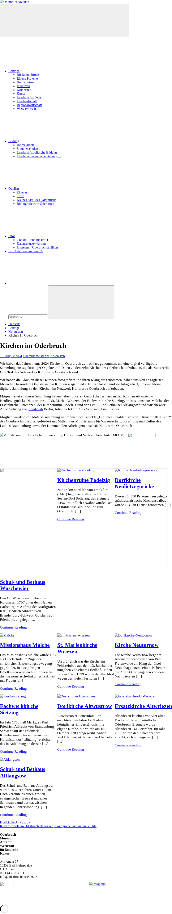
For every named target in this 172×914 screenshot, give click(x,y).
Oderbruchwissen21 (36, 356)
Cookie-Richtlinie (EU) (32, 240)
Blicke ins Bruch (28, 74)
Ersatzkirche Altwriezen (143, 706)
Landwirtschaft (27, 101)
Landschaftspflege (29, 97)
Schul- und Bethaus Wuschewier (22, 585)
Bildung (13, 141)
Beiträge (14, 71)
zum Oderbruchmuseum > (25, 251)
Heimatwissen (26, 82)
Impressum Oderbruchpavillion (37, 247)
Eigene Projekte (27, 78)
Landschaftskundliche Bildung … (39, 156)
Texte (20, 196)
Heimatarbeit (25, 145)
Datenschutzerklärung (31, 243)
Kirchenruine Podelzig (83, 480)
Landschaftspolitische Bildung (37, 152)
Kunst (21, 93)
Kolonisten (24, 90)
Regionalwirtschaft (29, 105)
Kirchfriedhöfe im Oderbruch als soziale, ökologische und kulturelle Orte (48, 826)
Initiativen (23, 86)
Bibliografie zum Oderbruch (35, 203)
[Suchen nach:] (28, 316)
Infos (11, 236)
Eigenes (22, 192)
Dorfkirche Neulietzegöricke (135, 483)
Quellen (13, 188)
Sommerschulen (27, 148)
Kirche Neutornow (137, 645)
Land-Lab (36, 409)
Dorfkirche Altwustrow (84, 706)
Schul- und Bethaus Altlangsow (22, 772)
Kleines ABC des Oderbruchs (36, 200)
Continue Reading (13, 627)
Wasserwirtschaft (28, 108)
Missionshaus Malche (25, 645)
